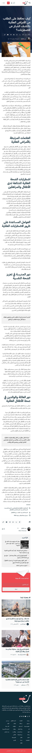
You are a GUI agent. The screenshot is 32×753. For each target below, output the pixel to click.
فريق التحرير (23, 624)
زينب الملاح (23, 39)
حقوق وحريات (27, 726)
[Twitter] (27, 716)
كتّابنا (8, 723)
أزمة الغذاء (25, 508)
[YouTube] (25, 716)
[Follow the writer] (17, 528)
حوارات (14, 729)
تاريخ (29, 732)
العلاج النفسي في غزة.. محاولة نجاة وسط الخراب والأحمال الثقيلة (17, 650)
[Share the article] (23, 35)
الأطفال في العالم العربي (17, 508)
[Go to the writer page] (28, 529)
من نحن (7, 721)
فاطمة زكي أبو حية (22, 654)
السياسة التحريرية (5, 729)
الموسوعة (14, 737)
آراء (29, 729)
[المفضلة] (8, 3)
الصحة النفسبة (8, 508)
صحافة (21, 723)
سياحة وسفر (20, 732)
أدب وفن (20, 726)
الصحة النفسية (24, 510)
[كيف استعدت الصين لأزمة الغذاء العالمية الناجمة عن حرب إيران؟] (16, 669)
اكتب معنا (7, 726)
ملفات (14, 723)
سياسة (28, 721)
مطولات (14, 726)
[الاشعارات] (11, 3)
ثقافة (21, 743)
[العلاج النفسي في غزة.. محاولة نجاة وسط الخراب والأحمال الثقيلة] (16, 638)
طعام (21, 737)
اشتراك (16, 589)
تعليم (28, 737)
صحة (21, 740)
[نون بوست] (25, 3)
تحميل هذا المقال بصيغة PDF (21, 515)
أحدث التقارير (13, 721)
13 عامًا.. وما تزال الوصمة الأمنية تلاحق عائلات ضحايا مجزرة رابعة (17, 620)
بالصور (14, 740)
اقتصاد (21, 721)
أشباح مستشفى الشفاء (21, 565)
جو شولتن (23, 685)
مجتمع (28, 723)
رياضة (28, 734)
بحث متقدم (7, 732)
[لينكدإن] (2, 529)
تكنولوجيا (28, 740)
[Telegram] (21, 716)
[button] (29, 3)
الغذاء (19, 512)
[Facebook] (29, 716)
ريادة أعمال (20, 729)
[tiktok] (19, 716)
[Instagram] (23, 716)
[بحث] (14, 3)
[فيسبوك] (4, 529)
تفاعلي (14, 734)
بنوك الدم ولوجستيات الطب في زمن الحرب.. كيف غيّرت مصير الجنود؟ (12, 543)
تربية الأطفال (14, 512)
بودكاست (14, 732)
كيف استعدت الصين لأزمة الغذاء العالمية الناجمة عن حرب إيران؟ (17, 681)
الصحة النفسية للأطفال (15, 510)
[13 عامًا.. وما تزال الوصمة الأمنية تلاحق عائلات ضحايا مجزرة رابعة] (16, 608)
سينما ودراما (20, 734)
